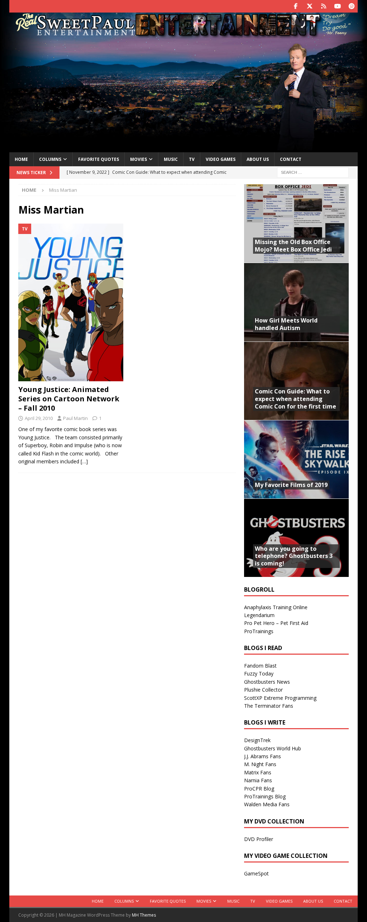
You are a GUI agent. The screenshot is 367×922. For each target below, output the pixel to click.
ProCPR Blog (259, 788)
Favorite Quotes (98, 159)
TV (192, 159)
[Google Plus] (323, 6)
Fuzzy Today (258, 673)
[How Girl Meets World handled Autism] (296, 302)
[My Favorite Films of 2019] (296, 459)
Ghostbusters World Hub (272, 748)
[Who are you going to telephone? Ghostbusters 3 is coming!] (296, 537)
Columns (50, 159)
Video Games (220, 159)
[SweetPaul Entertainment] (183, 34)
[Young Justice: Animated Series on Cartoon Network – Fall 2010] (70, 302)
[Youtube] (337, 6)
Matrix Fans (257, 772)
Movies (138, 159)
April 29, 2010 (39, 418)
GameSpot (256, 873)
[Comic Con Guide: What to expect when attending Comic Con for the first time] (296, 380)
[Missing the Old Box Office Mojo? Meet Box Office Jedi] (296, 223)
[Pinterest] (351, 6)
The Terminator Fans (268, 705)
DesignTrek (257, 740)
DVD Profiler (258, 839)
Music (171, 159)
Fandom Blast (260, 665)
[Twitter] (309, 6)
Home (21, 159)
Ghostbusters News (267, 681)
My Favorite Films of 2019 (291, 485)
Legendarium (259, 615)
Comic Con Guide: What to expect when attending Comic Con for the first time (295, 398)
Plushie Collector (263, 689)
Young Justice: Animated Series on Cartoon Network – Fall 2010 (68, 398)
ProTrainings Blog (265, 796)
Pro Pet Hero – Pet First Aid (276, 623)
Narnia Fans (258, 780)
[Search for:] (313, 172)
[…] (84, 461)
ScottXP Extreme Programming (280, 697)
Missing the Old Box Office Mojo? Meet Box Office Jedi (293, 245)
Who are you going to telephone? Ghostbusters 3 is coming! (294, 556)
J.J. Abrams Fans (262, 756)
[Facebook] (295, 6)
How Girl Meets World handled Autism (286, 324)
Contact (290, 159)
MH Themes (144, 915)
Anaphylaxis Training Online (276, 607)
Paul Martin (75, 418)
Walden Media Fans (267, 804)
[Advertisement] (183, 94)
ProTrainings (258, 631)
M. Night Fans (260, 764)
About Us (258, 159)
